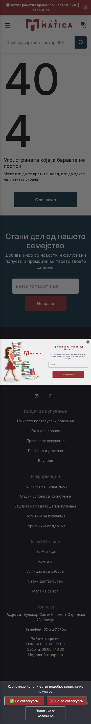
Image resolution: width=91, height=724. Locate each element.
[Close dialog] (88, 342)
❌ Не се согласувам (67, 701)
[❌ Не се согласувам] (86, 702)
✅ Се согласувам (24, 701)
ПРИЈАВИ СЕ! (68, 374)
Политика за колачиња (45, 713)
